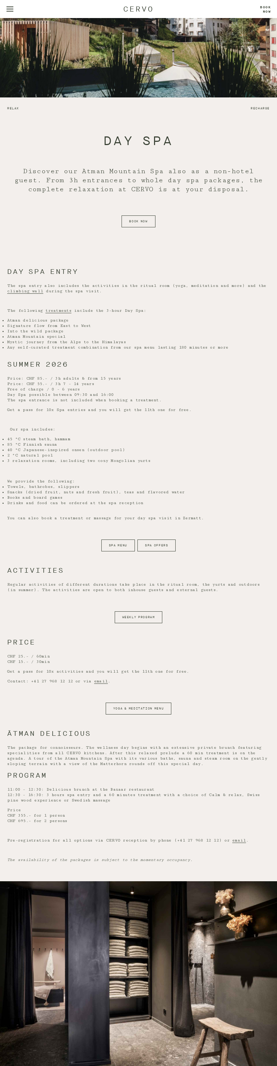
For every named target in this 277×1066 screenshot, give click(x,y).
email (101, 681)
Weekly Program (138, 617)
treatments (58, 310)
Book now (265, 9)
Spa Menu (118, 545)
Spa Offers (156, 545)
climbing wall (25, 291)
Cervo (138, 9)
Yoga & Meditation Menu (138, 709)
